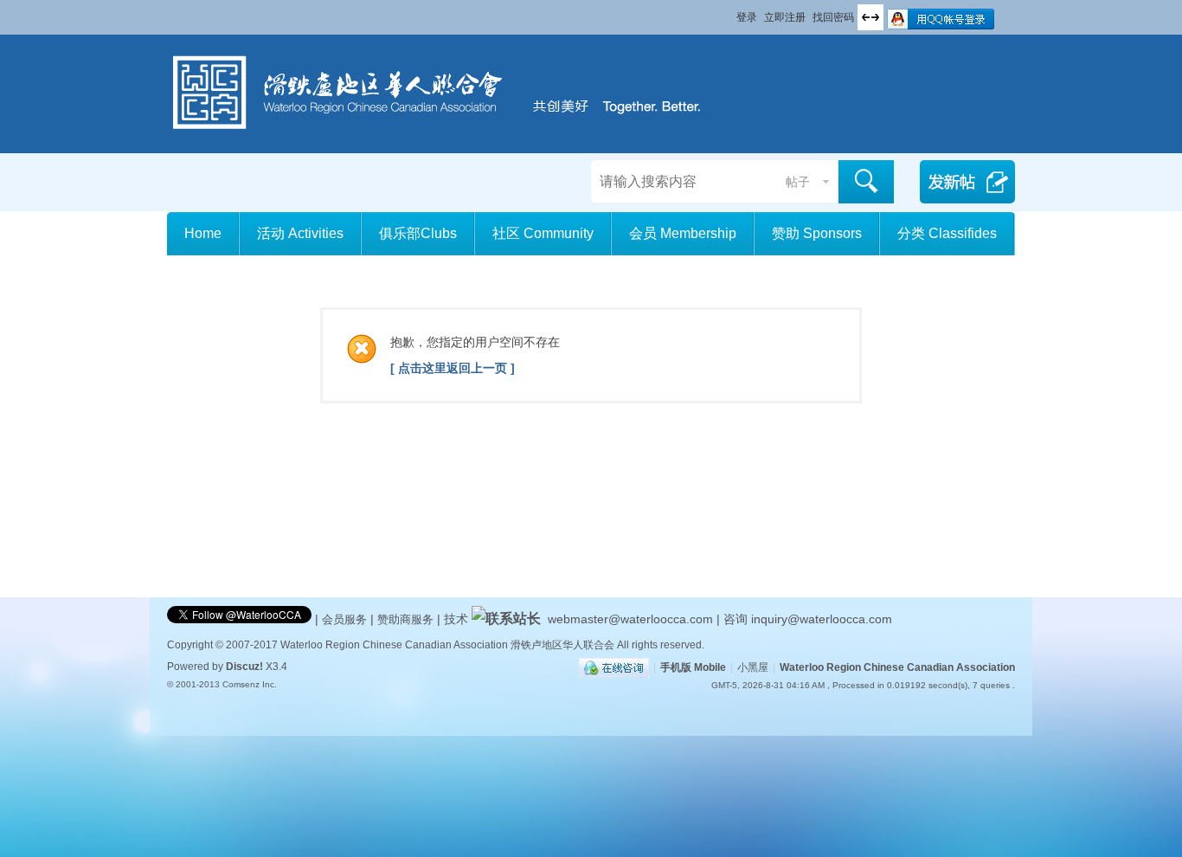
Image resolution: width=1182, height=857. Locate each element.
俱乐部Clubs (418, 233)
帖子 (798, 182)
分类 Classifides (947, 233)
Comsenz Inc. (249, 684)
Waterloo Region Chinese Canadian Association (897, 667)
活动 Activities (300, 233)
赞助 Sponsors (817, 233)
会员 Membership (682, 233)
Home (203, 233)
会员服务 (346, 619)
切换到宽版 (870, 17)
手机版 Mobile (693, 667)
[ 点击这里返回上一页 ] (452, 368)
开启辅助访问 (728, 12)
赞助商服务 (405, 619)
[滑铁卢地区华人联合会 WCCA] (448, 132)
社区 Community (543, 233)
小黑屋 (752, 667)
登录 (746, 17)
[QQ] (614, 667)
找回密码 (833, 17)
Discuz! (244, 666)
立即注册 (785, 17)
